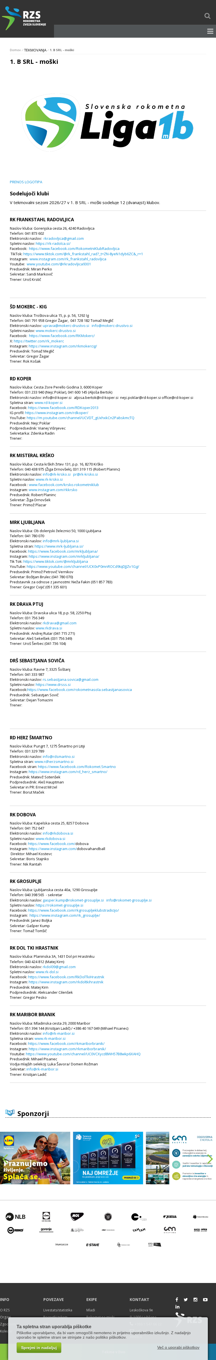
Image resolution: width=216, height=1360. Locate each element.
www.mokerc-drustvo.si (56, 330)
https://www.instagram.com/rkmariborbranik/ (67, 1048)
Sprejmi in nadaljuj (39, 1347)
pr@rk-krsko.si (85, 474)
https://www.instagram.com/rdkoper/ (56, 412)
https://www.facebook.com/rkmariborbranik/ (66, 1043)
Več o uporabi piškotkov (178, 1347)
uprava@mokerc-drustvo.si (66, 325)
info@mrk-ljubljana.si (61, 540)
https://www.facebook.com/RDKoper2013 (63, 407)
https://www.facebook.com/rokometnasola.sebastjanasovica (79, 689)
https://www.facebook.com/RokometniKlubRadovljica (74, 248)
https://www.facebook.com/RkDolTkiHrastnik (66, 976)
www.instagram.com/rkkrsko (53, 489)
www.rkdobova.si (50, 838)
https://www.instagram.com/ (53, 848)
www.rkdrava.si (49, 628)
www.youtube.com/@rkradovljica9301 (59, 263)
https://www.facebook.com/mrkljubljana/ (63, 551)
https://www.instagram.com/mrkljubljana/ (64, 556)
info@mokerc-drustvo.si (112, 325)
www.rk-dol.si (47, 971)
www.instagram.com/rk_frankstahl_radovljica (68, 258)
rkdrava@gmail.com (59, 622)
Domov (15, 50)
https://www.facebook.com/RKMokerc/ (62, 335)
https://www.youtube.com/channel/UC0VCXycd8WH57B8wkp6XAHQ (83, 1053)
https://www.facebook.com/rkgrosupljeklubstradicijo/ (73, 910)
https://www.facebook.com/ (51, 843)
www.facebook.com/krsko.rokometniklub (64, 484)
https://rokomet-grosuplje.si (59, 905)
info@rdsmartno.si (59, 756)
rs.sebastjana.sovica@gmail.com (70, 679)
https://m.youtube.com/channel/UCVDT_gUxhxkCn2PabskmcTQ (80, 417)
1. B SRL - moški (62, 50)
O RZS (5, 1310)
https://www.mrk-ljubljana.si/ (59, 546)
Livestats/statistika (57, 1310)
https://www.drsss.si (53, 684)
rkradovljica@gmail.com (64, 238)
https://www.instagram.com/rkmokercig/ (63, 346)
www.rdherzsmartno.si (54, 761)
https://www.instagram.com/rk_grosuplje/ (65, 915)
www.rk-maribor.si (50, 1038)
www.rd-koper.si (48, 402)
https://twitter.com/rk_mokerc (39, 341)
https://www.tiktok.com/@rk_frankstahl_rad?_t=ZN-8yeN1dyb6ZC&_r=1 (83, 253)
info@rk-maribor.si (59, 1033)
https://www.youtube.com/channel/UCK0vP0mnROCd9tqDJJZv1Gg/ (83, 566)
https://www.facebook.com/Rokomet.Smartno (77, 766)
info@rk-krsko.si (57, 474)
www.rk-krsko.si (49, 479)
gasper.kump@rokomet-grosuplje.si (73, 900)
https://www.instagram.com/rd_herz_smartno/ (68, 771)
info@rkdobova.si (58, 833)
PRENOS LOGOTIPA (26, 181)
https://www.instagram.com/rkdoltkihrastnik (66, 981)
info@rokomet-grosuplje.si (129, 900)
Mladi (90, 1310)
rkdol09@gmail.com (59, 966)
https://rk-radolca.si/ (53, 243)
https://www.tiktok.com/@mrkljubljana (55, 561)
